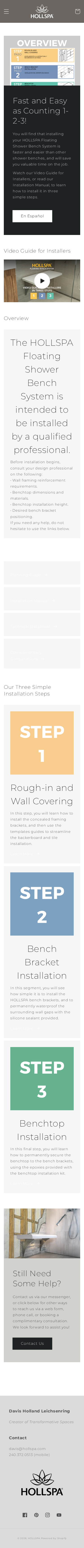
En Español (32, 216)
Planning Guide (25, 574)
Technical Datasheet (30, 626)
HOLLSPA (34, 1538)
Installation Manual (29, 600)
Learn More (21, 853)
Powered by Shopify (54, 1538)
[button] (6, 11)
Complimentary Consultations (26, 655)
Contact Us (32, 1343)
